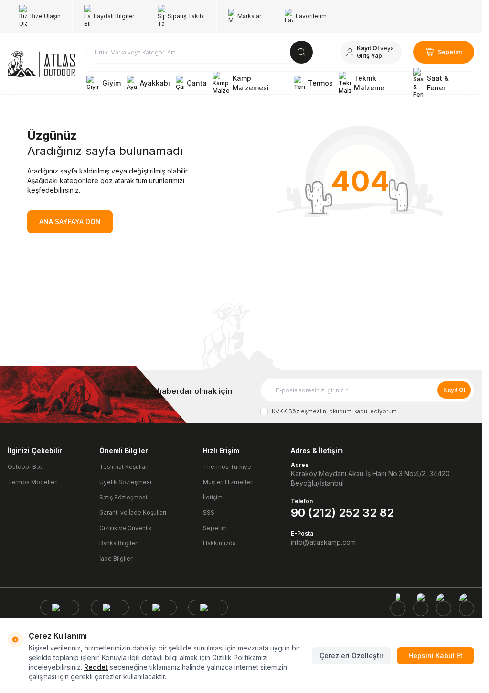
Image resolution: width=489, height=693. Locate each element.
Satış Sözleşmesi (123, 497)
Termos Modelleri (33, 482)
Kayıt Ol (454, 389)
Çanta (197, 83)
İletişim (213, 497)
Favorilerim (311, 16)
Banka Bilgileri (118, 543)
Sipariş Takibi (186, 16)
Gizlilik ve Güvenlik (125, 527)
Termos (320, 83)
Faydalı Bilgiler (114, 16)
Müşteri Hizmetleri (228, 482)
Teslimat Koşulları (124, 466)
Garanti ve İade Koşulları (132, 512)
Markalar (249, 16)
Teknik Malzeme (369, 83)
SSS (208, 512)
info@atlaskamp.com (323, 542)
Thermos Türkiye (227, 466)
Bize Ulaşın (45, 16)
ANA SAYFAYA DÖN (70, 221)
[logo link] (41, 64)
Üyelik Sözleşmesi (125, 482)
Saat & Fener (438, 83)
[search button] (301, 52)
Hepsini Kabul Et (435, 655)
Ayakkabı (155, 83)
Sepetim (215, 527)
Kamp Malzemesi (251, 83)
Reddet (96, 667)
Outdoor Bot (25, 466)
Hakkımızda (219, 543)
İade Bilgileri (116, 558)
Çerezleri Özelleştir (351, 655)
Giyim (111, 83)
